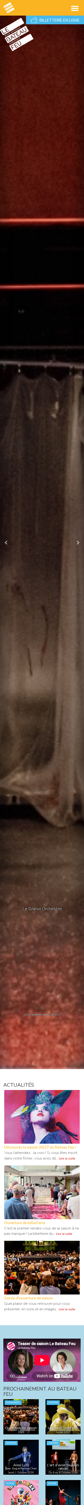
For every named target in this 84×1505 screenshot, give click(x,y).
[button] (6, 542)
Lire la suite (67, 1158)
